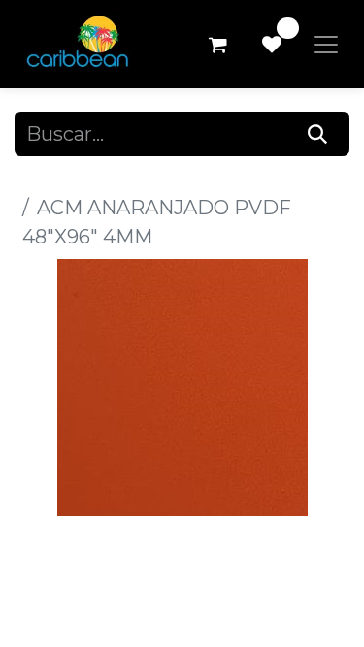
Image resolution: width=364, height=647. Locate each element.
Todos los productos (110, 178)
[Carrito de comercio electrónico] (217, 44)
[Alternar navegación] (326, 44)
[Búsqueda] (317, 134)
